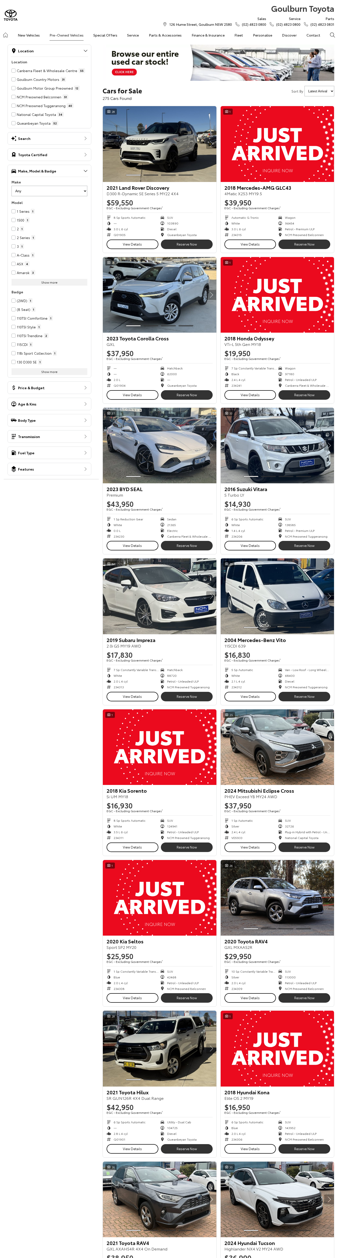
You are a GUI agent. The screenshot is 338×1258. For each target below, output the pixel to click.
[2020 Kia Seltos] (159, 898)
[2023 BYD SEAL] (159, 445)
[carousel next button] (211, 144)
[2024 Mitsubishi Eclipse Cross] (277, 747)
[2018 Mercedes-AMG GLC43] (277, 144)
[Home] (5, 35)
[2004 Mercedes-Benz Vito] (277, 596)
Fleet (238, 35)
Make (16, 181)
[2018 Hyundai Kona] (277, 1048)
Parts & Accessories (165, 35)
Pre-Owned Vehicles (67, 35)
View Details (132, 244)
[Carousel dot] (133, 175)
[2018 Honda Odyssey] (277, 295)
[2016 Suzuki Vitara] (277, 445)
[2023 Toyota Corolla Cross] (159, 295)
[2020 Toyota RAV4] (277, 898)
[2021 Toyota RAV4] (159, 1199)
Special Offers (105, 35)
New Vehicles (29, 35)
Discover (289, 35)
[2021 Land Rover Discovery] (159, 144)
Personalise (262, 35)
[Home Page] (11, 15)
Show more (49, 282)
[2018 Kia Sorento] (159, 747)
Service (133, 35)
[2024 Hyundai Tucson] (277, 1199)
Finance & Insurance (208, 35)
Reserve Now (187, 244)
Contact (313, 35)
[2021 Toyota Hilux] (159, 1048)
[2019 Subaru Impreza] (159, 596)
